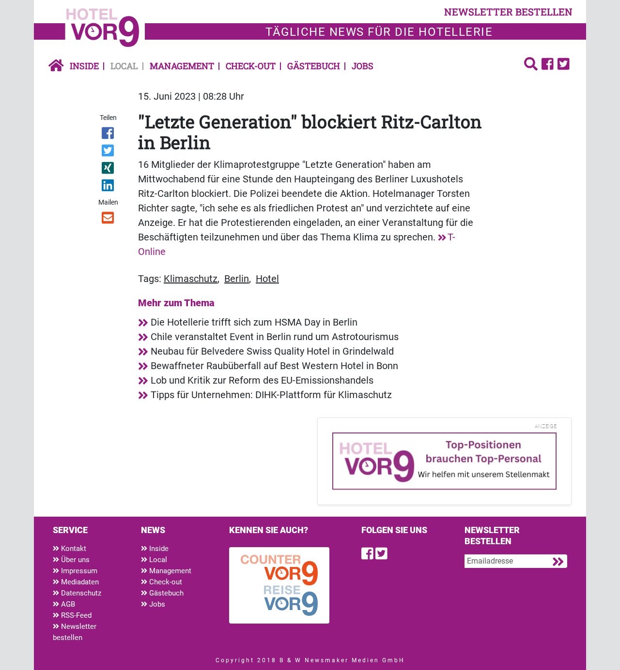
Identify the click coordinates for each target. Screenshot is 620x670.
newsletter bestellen (508, 11)
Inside (84, 66)
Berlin (236, 278)
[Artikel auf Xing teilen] (108, 170)
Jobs (362, 66)
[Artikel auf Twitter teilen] (108, 152)
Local (124, 66)
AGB (67, 604)
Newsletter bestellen (74, 632)
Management (182, 66)
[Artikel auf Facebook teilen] (108, 135)
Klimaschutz (190, 278)
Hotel (267, 278)
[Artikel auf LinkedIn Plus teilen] (108, 187)
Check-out (251, 66)
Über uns (74, 559)
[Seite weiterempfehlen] (108, 219)
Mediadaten (79, 582)
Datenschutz (80, 593)
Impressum (78, 570)
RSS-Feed (75, 615)
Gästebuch (313, 66)
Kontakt (72, 548)
